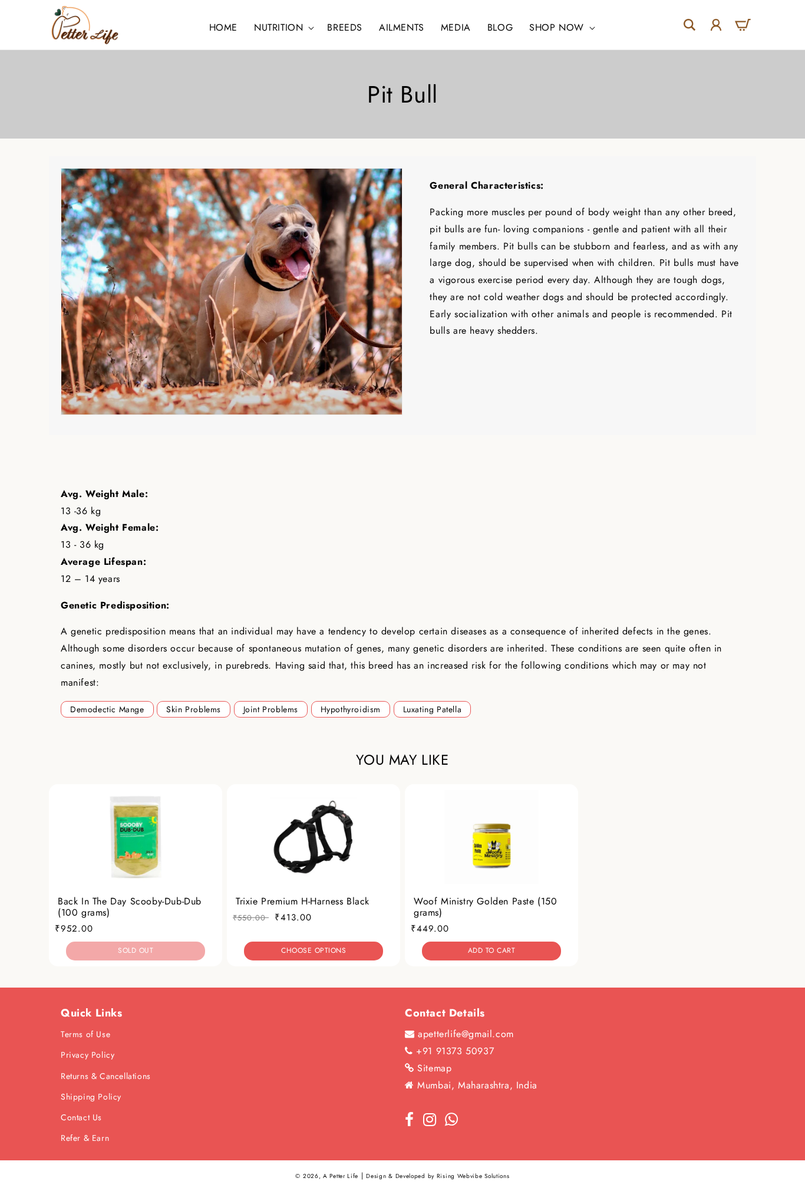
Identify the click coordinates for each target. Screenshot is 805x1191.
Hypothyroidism (351, 709)
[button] (282, 28)
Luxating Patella (432, 709)
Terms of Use (85, 1034)
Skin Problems (193, 709)
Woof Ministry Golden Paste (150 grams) (485, 907)
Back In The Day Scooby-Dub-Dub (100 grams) (130, 907)
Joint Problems (270, 709)
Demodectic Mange (107, 709)
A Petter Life (340, 1176)
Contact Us (81, 1117)
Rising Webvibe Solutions (473, 1176)
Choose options (313, 950)
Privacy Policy (87, 1055)
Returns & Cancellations (106, 1076)
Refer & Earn (85, 1138)
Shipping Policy (91, 1097)
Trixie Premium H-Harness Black (302, 901)
